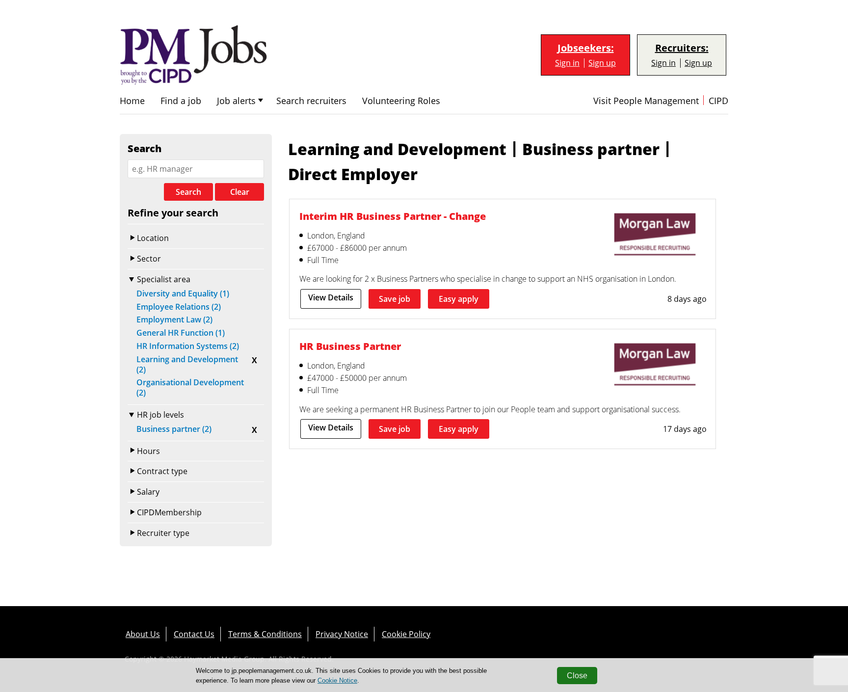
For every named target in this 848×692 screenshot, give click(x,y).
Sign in (567, 63)
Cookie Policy (406, 634)
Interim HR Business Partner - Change (392, 216)
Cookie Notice (337, 680)
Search (188, 191)
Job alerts (236, 100)
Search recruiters (311, 100)
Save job (394, 298)
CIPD (718, 100)
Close (577, 675)
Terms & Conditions (265, 634)
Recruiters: (682, 48)
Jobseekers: (585, 48)
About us (143, 634)
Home (132, 100)
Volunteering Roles (401, 100)
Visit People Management (646, 100)
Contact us (194, 634)
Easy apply (458, 298)
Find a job (180, 100)
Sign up (602, 63)
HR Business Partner (350, 346)
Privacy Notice (342, 634)
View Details (330, 297)
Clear (239, 191)
